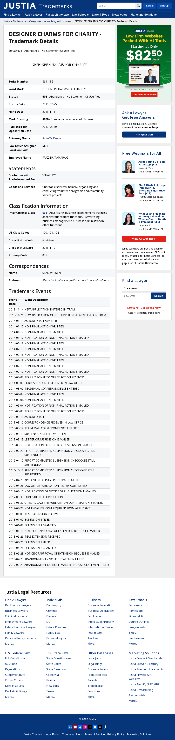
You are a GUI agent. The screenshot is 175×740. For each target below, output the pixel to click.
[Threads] (90, 727)
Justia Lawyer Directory (143, 664)
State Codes (54, 664)
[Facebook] (80, 727)
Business (94, 600)
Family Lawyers (14, 633)
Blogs (132, 633)
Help (79, 734)
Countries (94, 691)
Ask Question (144, 134)
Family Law (53, 633)
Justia (6, 21)
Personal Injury (56, 638)
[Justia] (19, 6)
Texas (50, 691)
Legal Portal (52, 734)
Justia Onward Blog (141, 690)
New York (52, 686)
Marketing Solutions (144, 14)
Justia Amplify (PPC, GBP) (144, 684)
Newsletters (119, 14)
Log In (150, 5)
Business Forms (98, 669)
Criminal (51, 611)
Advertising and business (57, 21)
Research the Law (57, 14)
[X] (100, 727)
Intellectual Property (101, 622)
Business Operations (101, 611)
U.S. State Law (57, 653)
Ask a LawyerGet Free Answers (138, 115)
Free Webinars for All (141, 153)
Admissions (136, 611)
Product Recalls (97, 675)
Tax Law (93, 638)
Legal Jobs (94, 658)
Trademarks (19, 21)
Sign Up (164, 5)
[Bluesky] (95, 727)
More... (9, 643)
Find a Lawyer (12, 14)
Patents (92, 680)
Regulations (13, 669)
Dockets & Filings (16, 691)
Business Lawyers (16, 611)
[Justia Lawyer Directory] (105, 727)
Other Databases (100, 653)
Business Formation (100, 605)
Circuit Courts (14, 680)
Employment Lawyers (18, 622)
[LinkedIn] (70, 727)
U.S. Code (11, 664)
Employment (96, 616)
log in (54, 280)
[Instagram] (85, 727)
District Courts (14, 686)
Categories (35, 21)
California (52, 675)
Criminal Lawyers (16, 616)
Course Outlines (139, 622)
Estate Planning (56, 627)
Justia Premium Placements (146, 669)
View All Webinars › (144, 238)
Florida (50, 680)
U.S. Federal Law (17, 653)
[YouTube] (75, 727)
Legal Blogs (95, 664)
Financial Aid (136, 616)
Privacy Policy (116, 734)
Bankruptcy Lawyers (18, 605)
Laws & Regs (100, 14)
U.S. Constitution (15, 658)
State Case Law (56, 669)
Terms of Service (95, 734)
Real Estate (95, 633)
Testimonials (137, 695)
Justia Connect (33, 734)
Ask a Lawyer (33, 14)
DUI (48, 622)
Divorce (51, 616)
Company (68, 734)
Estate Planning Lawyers (21, 627)
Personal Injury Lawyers (20, 638)
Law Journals (137, 627)
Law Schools (80, 14)
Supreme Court (15, 675)
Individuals (54, 600)
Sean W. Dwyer (51, 138)
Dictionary (135, 605)
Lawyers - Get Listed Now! (144, 307)
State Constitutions (58, 658)
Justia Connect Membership (146, 658)
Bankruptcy (53, 605)
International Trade (100, 627)
